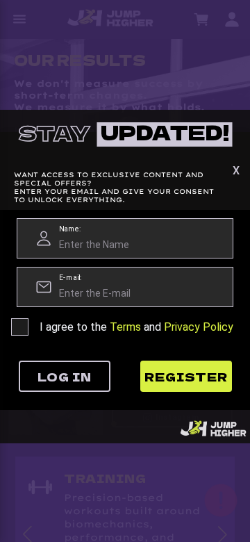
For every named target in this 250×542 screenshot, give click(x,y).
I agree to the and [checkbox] (136, 327)
